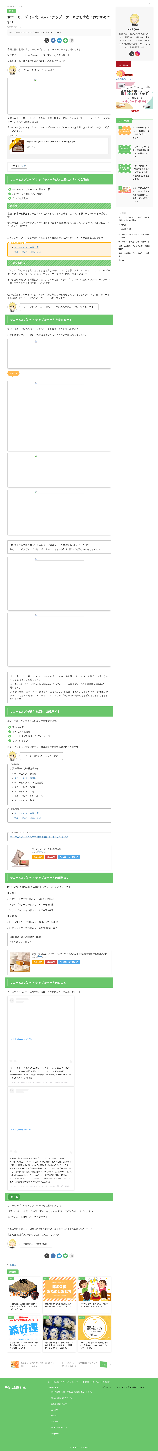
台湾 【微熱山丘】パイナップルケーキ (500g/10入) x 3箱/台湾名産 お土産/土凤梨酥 (69, 953)
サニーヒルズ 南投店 (25, 778)
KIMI (14, 1082)
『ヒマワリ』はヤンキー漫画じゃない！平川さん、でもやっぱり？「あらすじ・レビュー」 (94, 1345)
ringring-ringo (15, 1186)
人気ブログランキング (124, 79)
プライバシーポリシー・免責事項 (78, 1382)
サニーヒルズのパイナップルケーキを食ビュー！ (134, 235)
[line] (65, 40)
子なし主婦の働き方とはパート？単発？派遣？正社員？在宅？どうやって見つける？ (141, 195)
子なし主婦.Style (15, 1387)
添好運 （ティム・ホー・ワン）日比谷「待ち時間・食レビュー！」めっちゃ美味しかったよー (24, 1345)
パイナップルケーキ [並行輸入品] (47, 849)
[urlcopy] (71, 40)
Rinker (40, 851)
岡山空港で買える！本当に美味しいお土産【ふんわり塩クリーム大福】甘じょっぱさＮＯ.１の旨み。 (59, 1345)
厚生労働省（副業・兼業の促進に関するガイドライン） (72, 1392)
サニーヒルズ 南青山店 (26, 247)
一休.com (55, 1422)
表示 (23, 166)
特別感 (124, 225)
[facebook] (53, 40)
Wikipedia (55, 1434)
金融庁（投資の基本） (59, 1404)
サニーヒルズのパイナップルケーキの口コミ (134, 254)
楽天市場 (51, 857)
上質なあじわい (127, 229)
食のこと (13, 1265)
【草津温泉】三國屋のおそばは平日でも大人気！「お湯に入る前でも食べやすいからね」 (24, 1306)
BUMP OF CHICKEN (59, 1428)
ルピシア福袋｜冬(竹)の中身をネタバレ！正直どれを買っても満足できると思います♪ (141, 172)
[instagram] (137, 53)
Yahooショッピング (69, 857)
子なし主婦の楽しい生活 (56, 1382)
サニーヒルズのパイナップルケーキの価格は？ (134, 247)
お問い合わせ (95, 1382)
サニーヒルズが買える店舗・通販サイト (134, 242)
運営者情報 (106, 1382)
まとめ (121, 260)
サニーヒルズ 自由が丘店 (27, 252)
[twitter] (46, 40)
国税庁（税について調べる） (62, 1398)
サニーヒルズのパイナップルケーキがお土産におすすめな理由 (134, 218)
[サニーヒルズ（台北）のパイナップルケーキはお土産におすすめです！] (59, 40)
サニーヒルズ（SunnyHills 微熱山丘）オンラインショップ (39, 836)
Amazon (38, 857)
